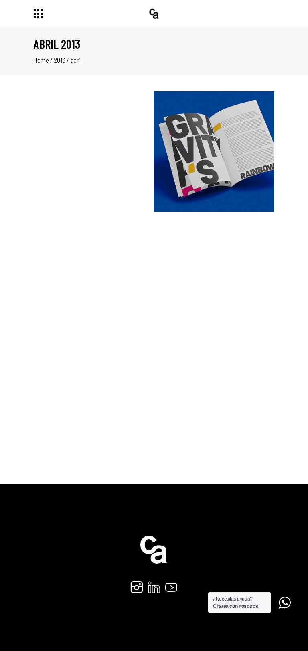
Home (41, 60)
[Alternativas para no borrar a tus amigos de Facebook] (94, 391)
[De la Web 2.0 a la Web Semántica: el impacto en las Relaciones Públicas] (214, 271)
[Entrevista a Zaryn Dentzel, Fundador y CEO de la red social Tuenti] (214, 151)
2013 (59, 60)
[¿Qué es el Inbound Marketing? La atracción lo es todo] (94, 151)
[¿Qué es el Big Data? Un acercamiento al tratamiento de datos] (94, 271)
